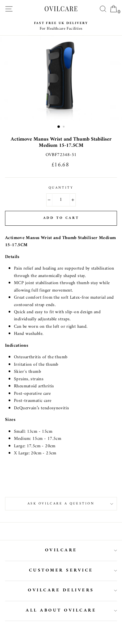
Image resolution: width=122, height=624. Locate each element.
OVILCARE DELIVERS (61, 590)
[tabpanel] (61, 79)
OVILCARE (61, 550)
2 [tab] (64, 127)
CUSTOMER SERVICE (61, 570)
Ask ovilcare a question (61, 504)
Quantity (61, 187)
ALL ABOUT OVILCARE (61, 611)
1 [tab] (58, 126)
